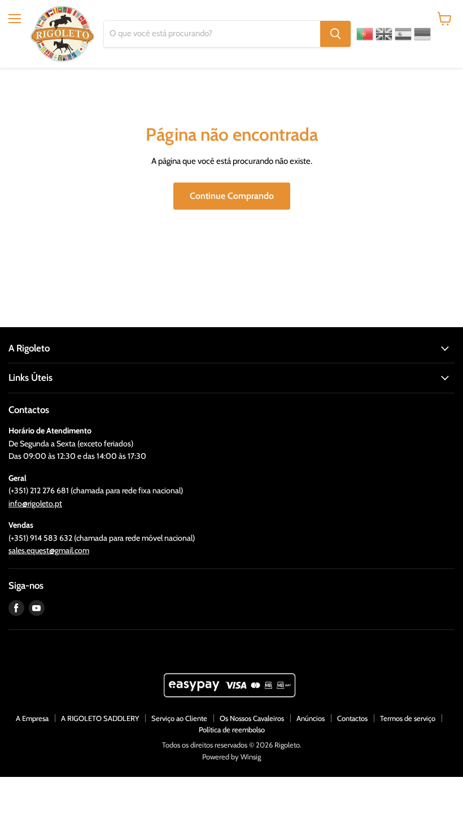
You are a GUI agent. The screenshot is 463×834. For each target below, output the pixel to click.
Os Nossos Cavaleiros (252, 718)
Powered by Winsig (231, 756)
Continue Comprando (232, 195)
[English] (384, 34)
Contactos (352, 718)
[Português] (364, 34)
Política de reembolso (232, 729)
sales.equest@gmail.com (48, 550)
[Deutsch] (422, 34)
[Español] (403, 34)
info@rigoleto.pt (35, 503)
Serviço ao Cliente (179, 718)
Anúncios (310, 718)
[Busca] (335, 34)
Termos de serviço (407, 718)
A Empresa (32, 718)
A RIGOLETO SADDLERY (100, 718)
